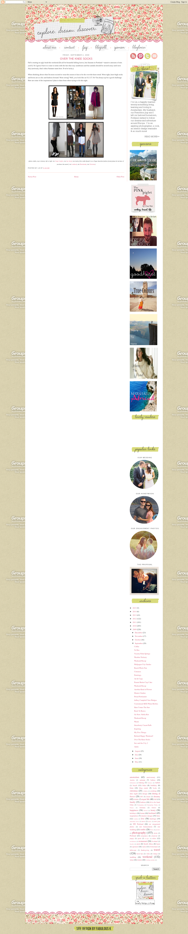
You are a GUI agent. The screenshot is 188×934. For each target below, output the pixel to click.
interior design (146, 816)
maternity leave (134, 821)
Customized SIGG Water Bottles (146, 703)
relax (154, 838)
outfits (143, 829)
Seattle (132, 844)
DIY (141, 797)
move (143, 821)
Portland (133, 835)
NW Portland (138, 824)
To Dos (136, 650)
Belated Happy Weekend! (143, 736)
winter (139, 860)
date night (134, 793)
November (139, 636)
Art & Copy (138, 678)
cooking (153, 791)
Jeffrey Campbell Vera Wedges (145, 700)
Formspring (140, 805)
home (142, 813)
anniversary (151, 777)
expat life (145, 799)
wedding (133, 857)
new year (157, 821)
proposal (154, 836)
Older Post (120, 176)
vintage (155, 854)
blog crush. (143, 788)
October (138, 639)
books (155, 788)
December (139, 632)
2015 (135, 608)
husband (152, 813)
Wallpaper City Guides (142, 664)
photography (139, 832)
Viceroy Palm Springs (142, 653)
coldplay (145, 791)
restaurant (143, 841)
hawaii (146, 810)
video (148, 854)
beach (135, 785)
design (144, 793)
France (132, 808)
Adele (136, 746)
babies (153, 780)
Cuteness (137, 671)
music (150, 821)
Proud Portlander (140, 696)
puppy (132, 838)
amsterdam (134, 777)
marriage (153, 818)
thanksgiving (145, 850)
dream (148, 797)
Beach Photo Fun (140, 668)
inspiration (134, 816)
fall (155, 799)
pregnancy (144, 836)
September (139, 643)
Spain (158, 844)
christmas (134, 790)
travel (157, 850)
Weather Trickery (140, 657)
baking (141, 782)
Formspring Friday (152, 805)
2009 (135, 629)
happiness (134, 810)
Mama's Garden (140, 693)
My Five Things (140, 732)
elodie (136, 799)
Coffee (136, 646)
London (136, 819)
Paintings (137, 675)
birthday (154, 785)
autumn (142, 780)
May (137, 762)
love (142, 818)
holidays (133, 813)
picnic (156, 833)
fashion (143, 802)
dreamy (157, 796)
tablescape (133, 850)
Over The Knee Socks (142, 739)
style (144, 846)
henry (153, 810)
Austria (132, 780)
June (137, 758)
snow (138, 844)
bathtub (157, 783)
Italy (158, 816)
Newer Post (32, 176)
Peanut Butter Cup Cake (143, 682)
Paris (151, 830)
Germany (142, 808)
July (136, 754)
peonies (158, 830)
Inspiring (137, 729)
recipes (147, 838)
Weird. (136, 721)
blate (131, 788)
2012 (135, 618)
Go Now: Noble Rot (141, 714)
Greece (154, 808)
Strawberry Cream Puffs (143, 725)
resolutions (133, 841)
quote (139, 838)
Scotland (155, 841)
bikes (144, 785)
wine (131, 860)
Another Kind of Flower (143, 689)
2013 (135, 615)
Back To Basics (140, 711)
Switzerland (154, 847)
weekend (147, 857)
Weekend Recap (140, 661)
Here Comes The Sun (142, 707)
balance (150, 783)
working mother (150, 860)
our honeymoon (145, 826)
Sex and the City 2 (141, 743)
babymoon (133, 783)
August (138, 751)
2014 (135, 611)
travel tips (140, 854)
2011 (135, 622)
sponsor (135, 846)
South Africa (148, 844)
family (132, 802)
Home (76, 176)
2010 (135, 626)
